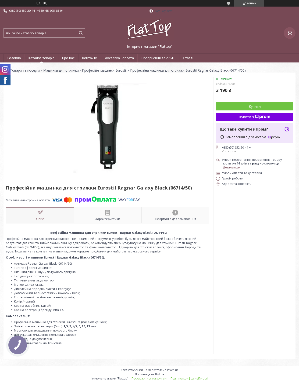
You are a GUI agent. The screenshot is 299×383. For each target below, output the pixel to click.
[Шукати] (80, 33)
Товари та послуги (25, 70)
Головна (14, 58)
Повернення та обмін (158, 58)
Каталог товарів (41, 58)
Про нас (68, 58)
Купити (255, 106)
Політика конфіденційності (189, 378)
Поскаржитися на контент (149, 378)
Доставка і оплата (119, 58)
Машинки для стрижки (61, 70)
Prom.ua (172, 370)
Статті (188, 58)
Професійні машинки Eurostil (104, 70)
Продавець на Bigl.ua (149, 374)
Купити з (246, 116)
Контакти (89, 58)
